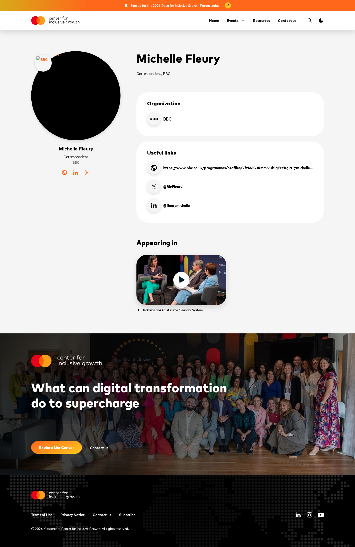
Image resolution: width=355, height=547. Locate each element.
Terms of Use (41, 514)
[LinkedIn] (76, 173)
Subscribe (127, 514)
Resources (261, 20)
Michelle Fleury (76, 148)
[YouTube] (321, 515)
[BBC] (43, 63)
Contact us (287, 20)
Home (214, 20)
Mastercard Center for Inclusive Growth (71, 528)
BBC (76, 162)
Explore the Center (56, 447)
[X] (87, 173)
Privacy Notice (72, 514)
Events (232, 20)
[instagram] (309, 515)
